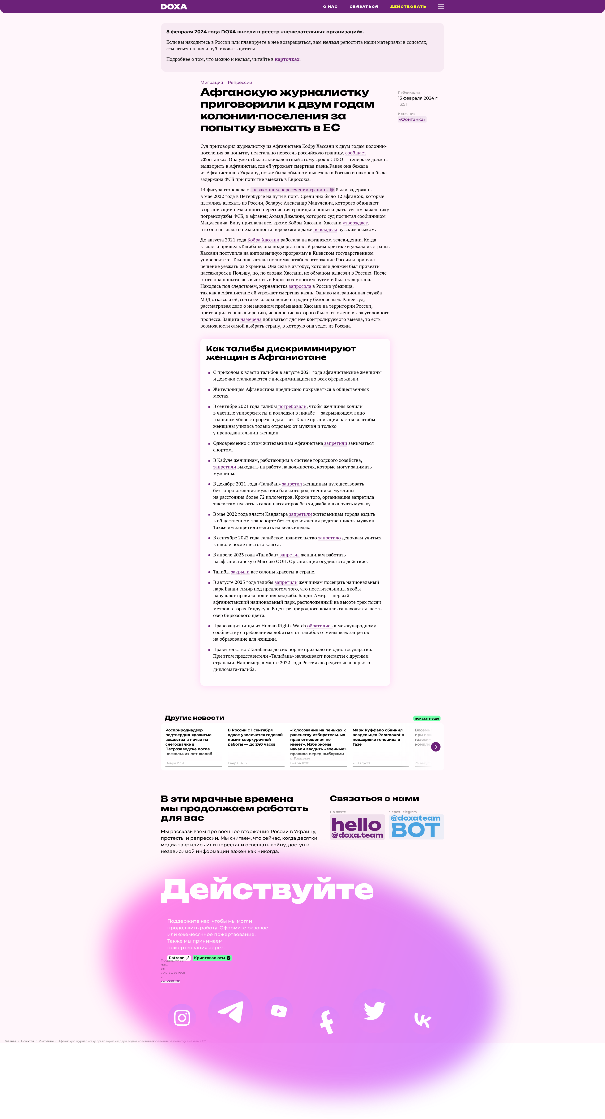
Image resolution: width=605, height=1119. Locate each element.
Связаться (364, 7)
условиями (170, 980)
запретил (292, 484)
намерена (251, 319)
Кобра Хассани (263, 239)
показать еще (427, 718)
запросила (300, 286)
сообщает (355, 152)
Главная (10, 1041)
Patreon (177, 958)
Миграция (46, 1041)
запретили (335, 443)
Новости (27, 1041)
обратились (319, 625)
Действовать (408, 7)
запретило (329, 537)
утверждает (355, 222)
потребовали (292, 406)
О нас (330, 7)
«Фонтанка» (412, 119)
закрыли (240, 571)
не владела (325, 229)
